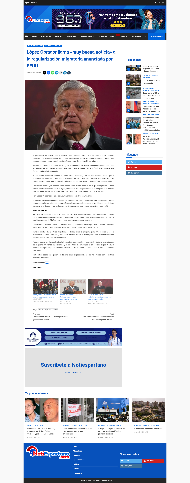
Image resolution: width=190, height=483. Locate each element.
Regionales (71, 36)
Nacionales (46, 36)
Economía (66, 425)
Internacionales (87, 36)
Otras (122, 36)
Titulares (48, 46)
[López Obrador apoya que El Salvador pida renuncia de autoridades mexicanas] (73, 286)
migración (48, 309)
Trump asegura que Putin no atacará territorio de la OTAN (133, 107)
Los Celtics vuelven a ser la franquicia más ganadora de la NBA (50, 317)
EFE (47, 262)
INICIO (34, 36)
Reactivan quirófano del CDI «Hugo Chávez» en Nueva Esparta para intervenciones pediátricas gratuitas (133, 123)
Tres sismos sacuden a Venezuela (133, 80)
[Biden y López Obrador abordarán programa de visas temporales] (45, 286)
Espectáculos (78, 460)
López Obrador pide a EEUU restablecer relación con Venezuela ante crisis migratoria (100, 297)
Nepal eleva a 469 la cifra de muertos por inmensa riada (133, 93)
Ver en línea (158, 37)
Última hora (57, 46)
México (40, 309)
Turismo (75, 469)
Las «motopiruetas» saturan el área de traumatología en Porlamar (98, 317)
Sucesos (145, 133)
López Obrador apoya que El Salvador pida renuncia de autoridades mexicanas (70, 297)
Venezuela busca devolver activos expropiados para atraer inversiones (77, 410)
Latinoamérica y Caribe (35, 46)
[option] (144, 66)
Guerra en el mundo (107, 36)
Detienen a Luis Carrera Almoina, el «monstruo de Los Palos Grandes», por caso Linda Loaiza (133, 140)
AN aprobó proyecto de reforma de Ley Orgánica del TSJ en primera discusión (133, 65)
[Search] (145, 37)
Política (58, 36)
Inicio (74, 446)
